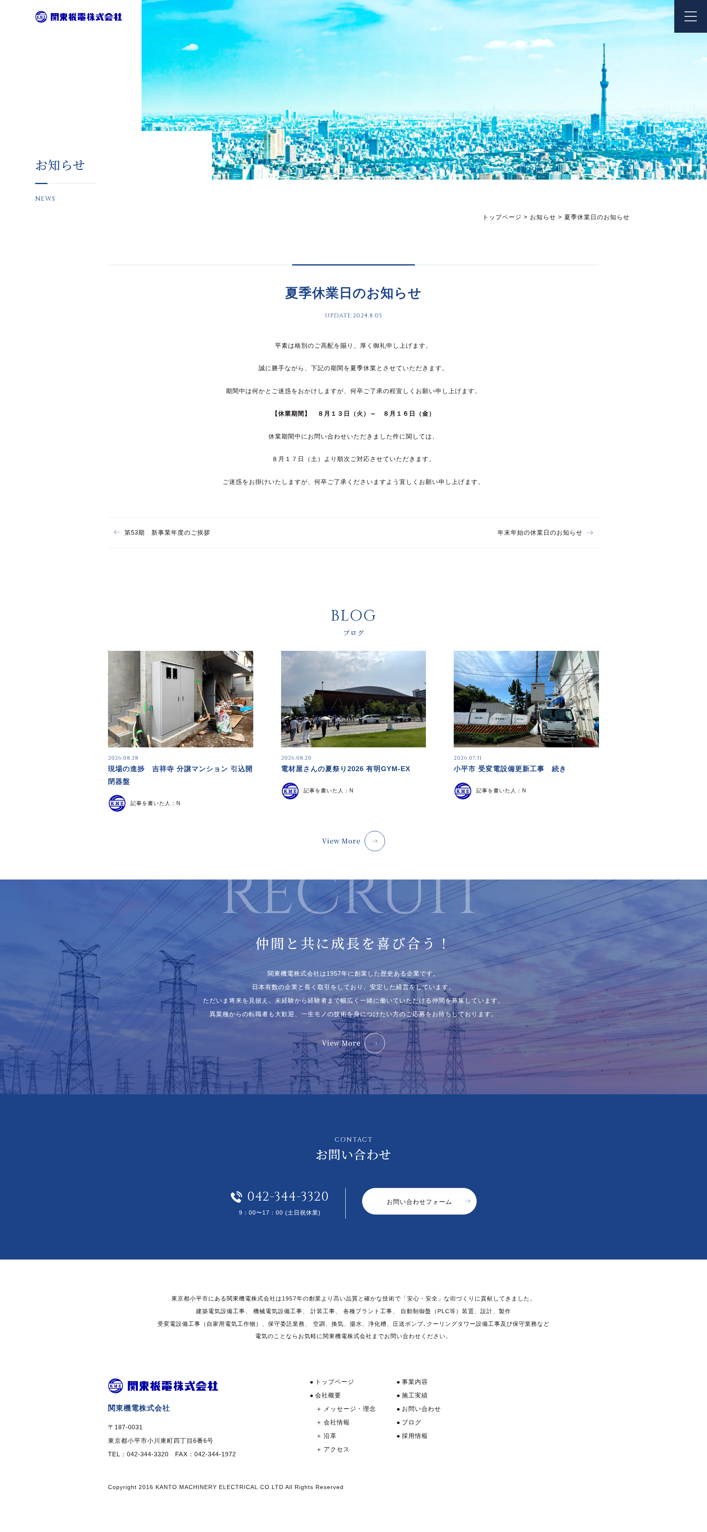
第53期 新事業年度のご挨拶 (167, 532)
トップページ (334, 1381)
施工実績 (415, 1395)
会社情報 (337, 1422)
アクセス (337, 1449)
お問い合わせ (421, 1408)
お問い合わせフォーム (419, 1201)
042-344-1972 (215, 1454)
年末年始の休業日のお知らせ (540, 532)
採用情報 (415, 1435)
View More (341, 841)
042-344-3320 (288, 1197)
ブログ (411, 1422)
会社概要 (328, 1395)
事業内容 (415, 1381)
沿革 (330, 1435)
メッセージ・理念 (350, 1408)
